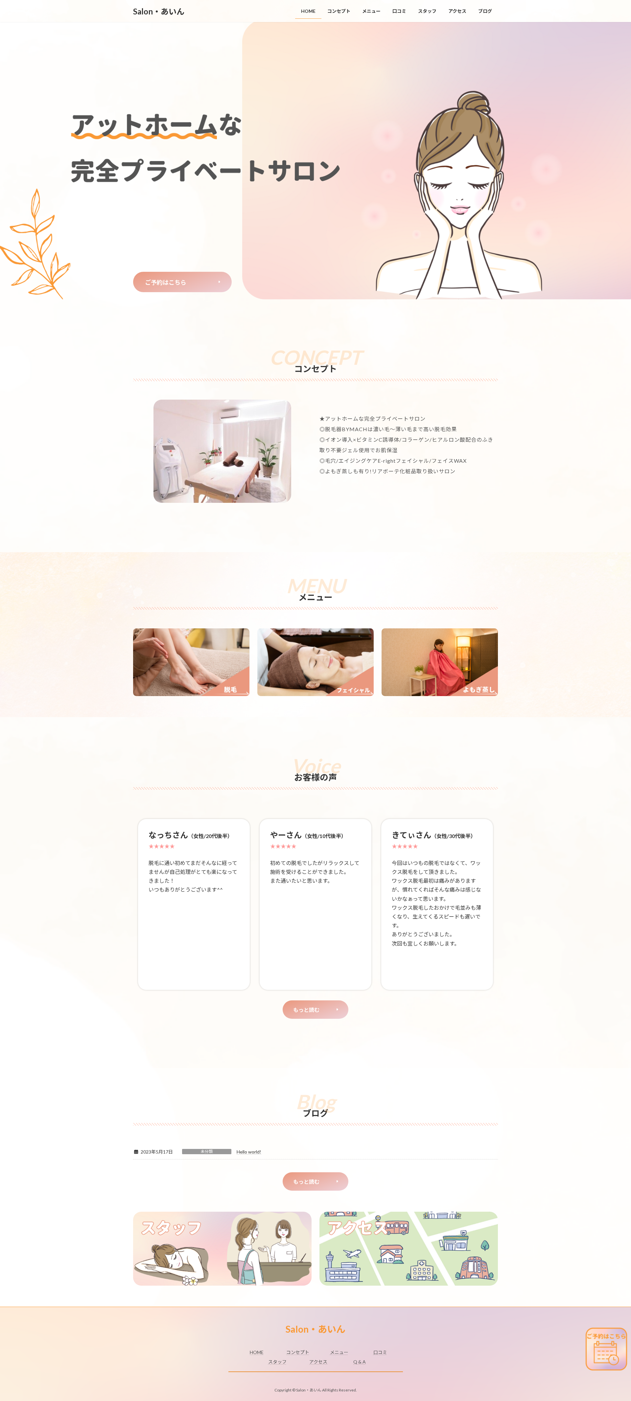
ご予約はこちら (165, 282)
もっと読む (306, 1010)
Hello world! (249, 1152)
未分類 (207, 1151)
